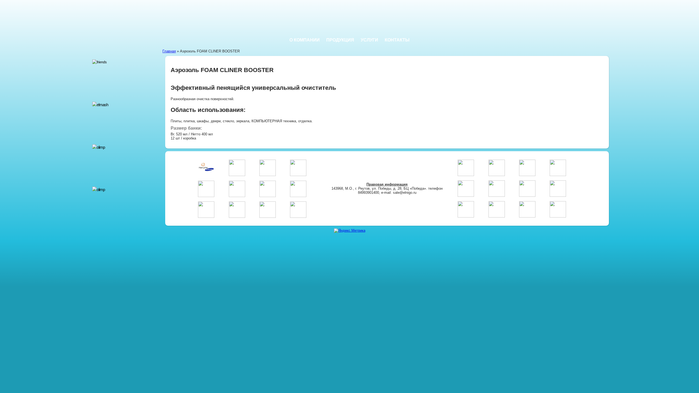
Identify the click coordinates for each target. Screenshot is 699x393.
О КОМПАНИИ (304, 40)
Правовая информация (387, 184)
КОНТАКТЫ (397, 40)
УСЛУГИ (369, 40)
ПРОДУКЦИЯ (340, 40)
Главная (169, 51)
